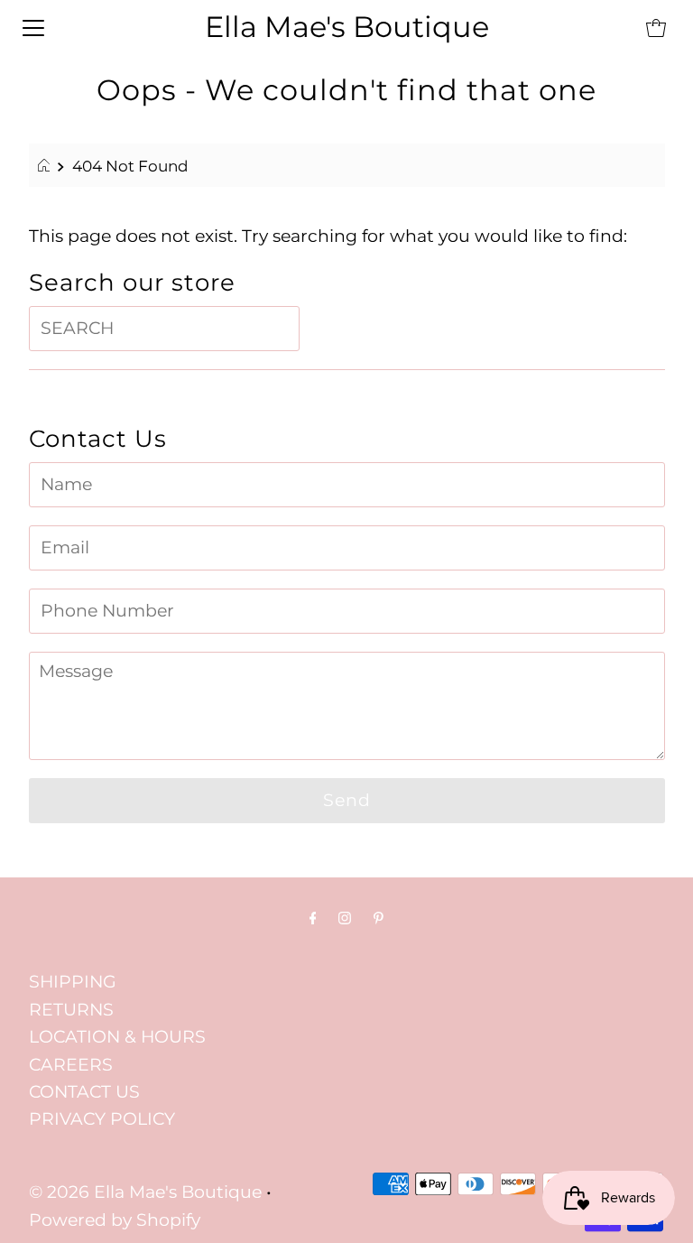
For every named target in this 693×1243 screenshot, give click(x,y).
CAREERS (71, 1064)
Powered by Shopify (114, 1220)
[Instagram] (344, 918)
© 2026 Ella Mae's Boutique (145, 1192)
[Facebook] (313, 918)
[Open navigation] (33, 27)
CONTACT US (84, 1091)
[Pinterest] (378, 918)
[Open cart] (656, 27)
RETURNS (71, 1009)
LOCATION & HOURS (117, 1036)
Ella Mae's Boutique (347, 26)
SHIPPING (72, 981)
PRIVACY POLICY (102, 1118)
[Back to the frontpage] (46, 166)
